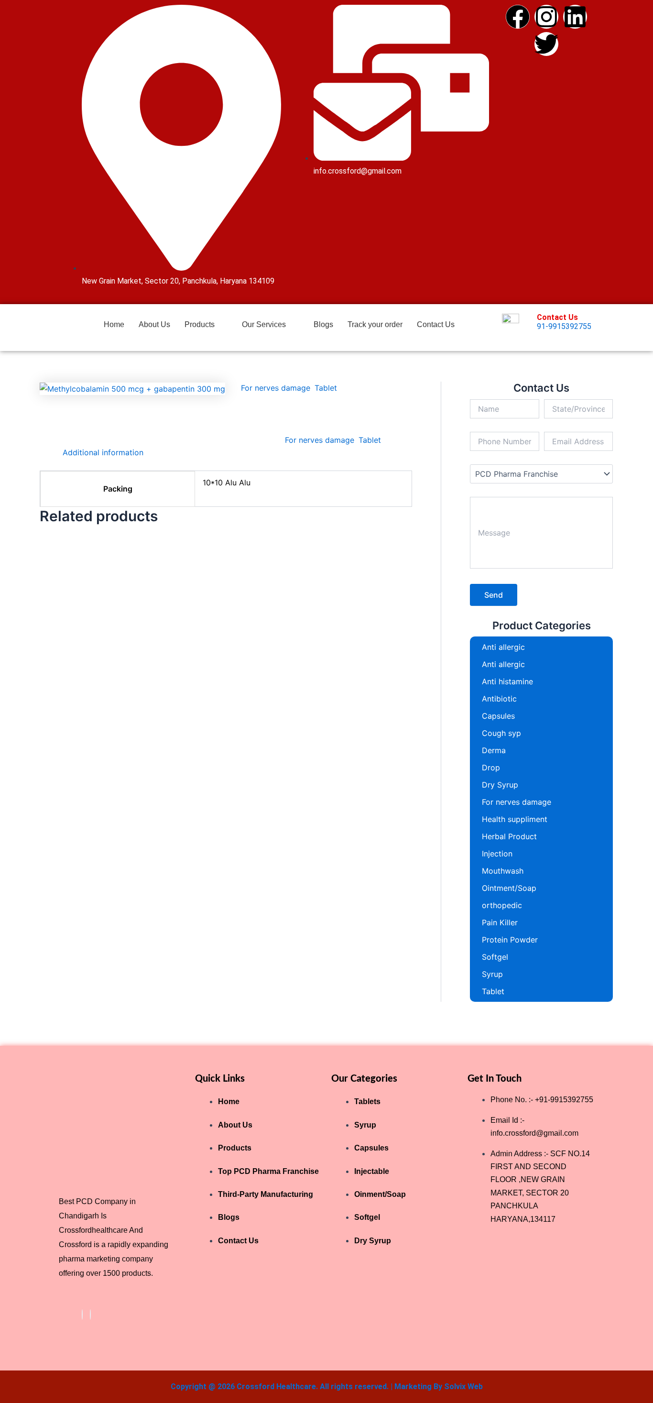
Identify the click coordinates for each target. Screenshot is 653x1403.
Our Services (264, 324)
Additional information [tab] (103, 452)
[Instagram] (90, 1314)
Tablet (326, 388)
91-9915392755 (564, 326)
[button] (206, 325)
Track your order (375, 324)
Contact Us (436, 324)
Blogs (323, 324)
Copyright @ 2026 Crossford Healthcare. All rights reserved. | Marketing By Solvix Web (327, 1386)
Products (200, 324)
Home (114, 324)
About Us (154, 324)
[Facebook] (82, 1314)
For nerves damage (275, 388)
